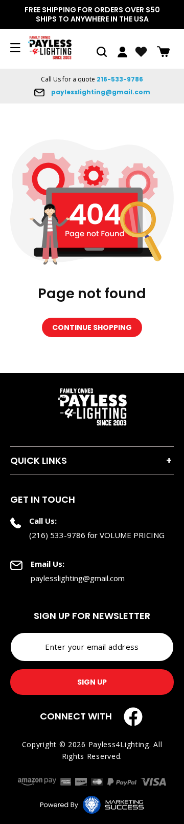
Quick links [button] (38, 460)
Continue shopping (92, 327)
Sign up (92, 682)
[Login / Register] (122, 52)
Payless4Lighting (118, 744)
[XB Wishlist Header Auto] (141, 51)
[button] (102, 52)
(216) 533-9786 (57, 535)
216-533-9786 (120, 79)
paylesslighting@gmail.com (100, 92)
